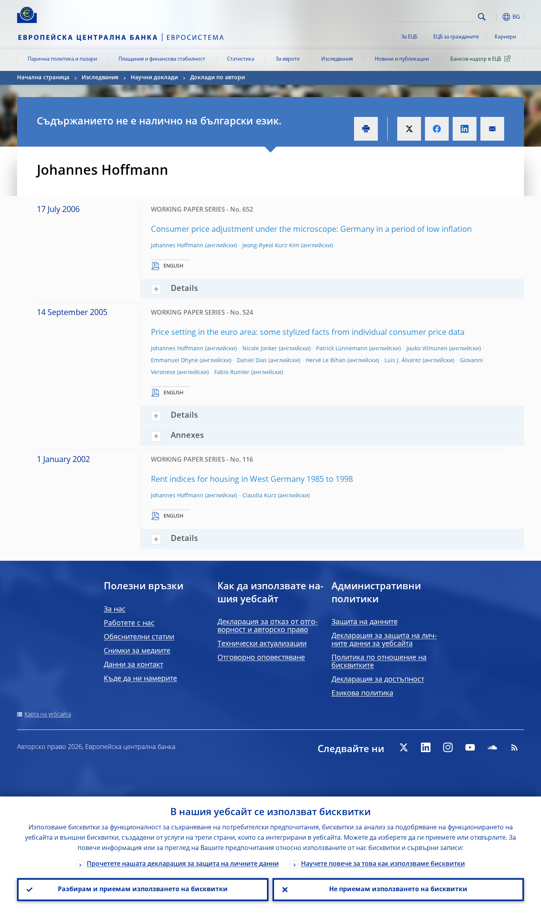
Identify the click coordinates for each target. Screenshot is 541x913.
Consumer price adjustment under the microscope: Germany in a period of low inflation (311, 230)
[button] (496, 16)
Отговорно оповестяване (261, 657)
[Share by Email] (492, 129)
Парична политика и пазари (62, 59)
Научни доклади (154, 77)
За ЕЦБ (409, 37)
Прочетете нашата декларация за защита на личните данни (183, 864)
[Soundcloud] (492, 747)
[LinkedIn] (425, 747)
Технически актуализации (262, 644)
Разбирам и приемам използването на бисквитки (143, 889)
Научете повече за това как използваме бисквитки (383, 864)
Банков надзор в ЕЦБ (475, 59)
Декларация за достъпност (377, 679)
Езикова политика (362, 693)
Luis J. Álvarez (403, 360)
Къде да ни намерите (140, 678)
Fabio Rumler (232, 372)
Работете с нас (129, 623)
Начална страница (43, 77)
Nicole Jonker (259, 348)
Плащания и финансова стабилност (161, 59)
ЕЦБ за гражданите (456, 37)
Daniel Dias (252, 360)
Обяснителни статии (139, 637)
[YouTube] (470, 747)
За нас (115, 609)
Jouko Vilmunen (427, 348)
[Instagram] (447, 747)
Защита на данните (364, 622)
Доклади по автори (217, 77)
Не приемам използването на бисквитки (398, 889)
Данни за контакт (133, 665)
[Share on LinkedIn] (464, 129)
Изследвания (337, 59)
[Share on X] (409, 129)
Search (481, 17)
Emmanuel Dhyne (174, 360)
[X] (403, 747)
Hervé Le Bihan (326, 360)
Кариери (505, 37)
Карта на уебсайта (48, 714)
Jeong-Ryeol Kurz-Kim (270, 245)
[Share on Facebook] (437, 129)
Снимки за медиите (137, 651)
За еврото (288, 59)
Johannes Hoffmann (177, 245)
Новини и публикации (402, 59)
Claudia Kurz (259, 496)
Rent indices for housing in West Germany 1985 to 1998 (252, 480)
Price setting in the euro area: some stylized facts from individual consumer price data (308, 333)
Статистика (240, 59)
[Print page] (366, 129)
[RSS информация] (514, 747)
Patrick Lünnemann (342, 348)
